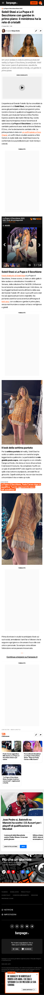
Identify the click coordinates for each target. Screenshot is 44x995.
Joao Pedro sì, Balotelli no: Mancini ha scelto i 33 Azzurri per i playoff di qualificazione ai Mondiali (22, 824)
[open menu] (2, 3)
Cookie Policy (6, 895)
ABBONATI (34, 2)
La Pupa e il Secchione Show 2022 (12, 8)
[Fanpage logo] (11, 3)
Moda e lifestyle (15, 729)
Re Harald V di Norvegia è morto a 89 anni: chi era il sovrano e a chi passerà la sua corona (21, 980)
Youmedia (5, 892)
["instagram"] (8, 872)
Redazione (34, 895)
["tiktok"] (4, 872)
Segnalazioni (14, 892)
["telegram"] (27, 872)
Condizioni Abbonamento (21, 895)
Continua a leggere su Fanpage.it (22, 657)
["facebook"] (23, 872)
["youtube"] (13, 872)
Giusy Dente (16, 31)
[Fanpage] (22, 933)
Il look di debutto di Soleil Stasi (13, 276)
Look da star (5, 729)
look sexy (5, 301)
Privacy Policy (25, 892)
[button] (40, 31)
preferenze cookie (7, 898)
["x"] (18, 872)
